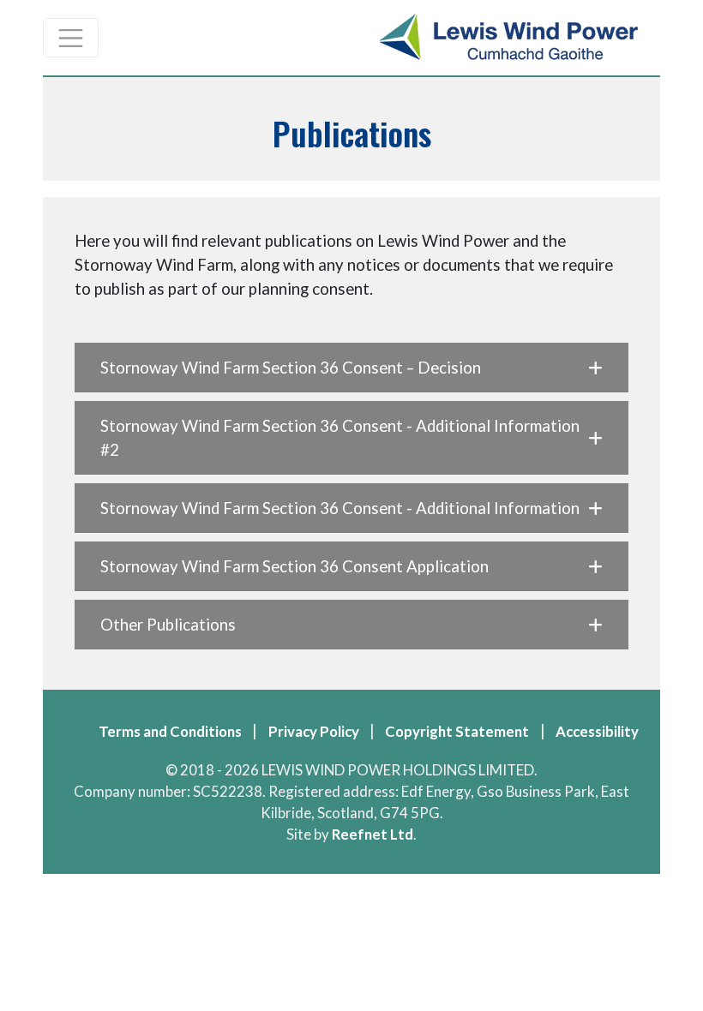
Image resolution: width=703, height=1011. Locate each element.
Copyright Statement (457, 731)
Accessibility (597, 731)
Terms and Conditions (170, 731)
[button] (351, 367)
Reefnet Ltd (372, 834)
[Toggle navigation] (71, 37)
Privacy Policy (313, 731)
